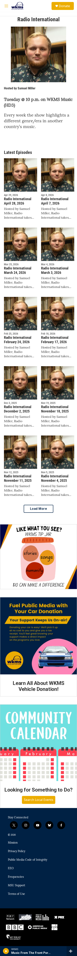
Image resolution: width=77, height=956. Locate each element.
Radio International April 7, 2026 (55, 201)
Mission (13, 842)
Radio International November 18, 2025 (55, 409)
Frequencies (16, 877)
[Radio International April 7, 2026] (57, 175)
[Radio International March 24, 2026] (20, 244)
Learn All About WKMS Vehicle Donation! (38, 686)
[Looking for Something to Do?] (38, 743)
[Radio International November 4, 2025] (57, 452)
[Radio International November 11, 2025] (20, 452)
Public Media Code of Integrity (27, 859)
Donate (64, 6)
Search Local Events (38, 800)
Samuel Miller (26, 88)
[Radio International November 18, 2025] (57, 383)
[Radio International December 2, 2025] (20, 383)
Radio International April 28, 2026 (17, 201)
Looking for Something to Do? (38, 790)
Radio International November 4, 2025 (55, 478)
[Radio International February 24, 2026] (20, 313)
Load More (38, 509)
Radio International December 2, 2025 (17, 409)
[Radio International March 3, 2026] (57, 244)
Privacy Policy (16, 851)
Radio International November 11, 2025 (18, 478)
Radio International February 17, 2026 (55, 339)
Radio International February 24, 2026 (17, 339)
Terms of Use (16, 894)
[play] (6, 951)
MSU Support (16, 885)
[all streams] (72, 951)
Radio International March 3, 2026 (55, 270)
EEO (11, 868)
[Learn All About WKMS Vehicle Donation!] (38, 635)
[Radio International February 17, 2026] (57, 313)
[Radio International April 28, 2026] (20, 175)
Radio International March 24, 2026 (17, 270)
